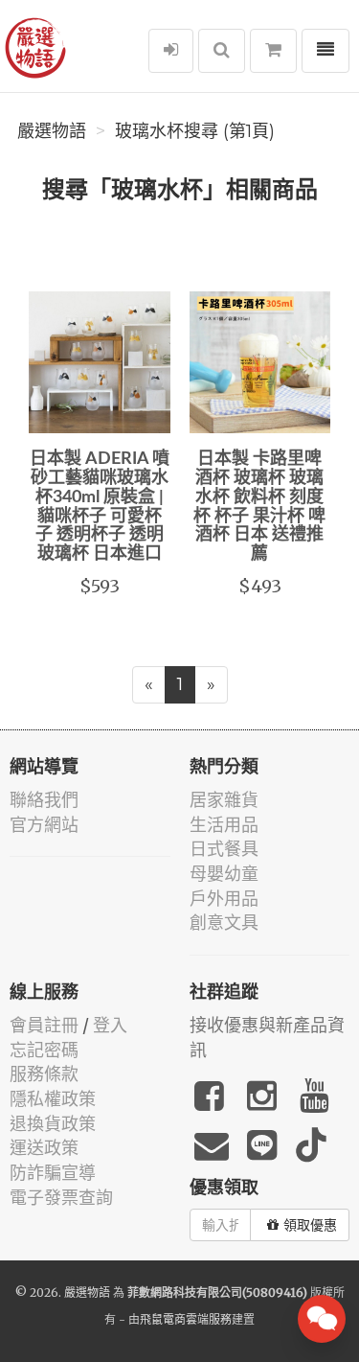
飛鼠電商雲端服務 (186, 1319)
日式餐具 (224, 849)
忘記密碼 (44, 1050)
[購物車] (273, 51)
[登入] (170, 51)
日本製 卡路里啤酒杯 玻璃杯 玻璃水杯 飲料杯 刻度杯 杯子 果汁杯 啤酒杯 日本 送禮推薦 (259, 506)
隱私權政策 (53, 1099)
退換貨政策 (53, 1124)
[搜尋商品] (221, 51)
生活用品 (224, 825)
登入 (110, 1025)
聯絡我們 (44, 800)
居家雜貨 (224, 800)
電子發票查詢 (61, 1198)
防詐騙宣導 (53, 1173)
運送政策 (44, 1148)
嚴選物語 (51, 131)
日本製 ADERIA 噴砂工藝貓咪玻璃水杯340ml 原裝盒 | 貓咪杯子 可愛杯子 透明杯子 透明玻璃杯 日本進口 (99, 506)
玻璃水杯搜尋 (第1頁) (195, 131)
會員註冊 (44, 1025)
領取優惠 (310, 1225)
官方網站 (44, 825)
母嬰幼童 (224, 874)
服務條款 (44, 1074)
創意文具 (224, 923)
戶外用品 (224, 899)
